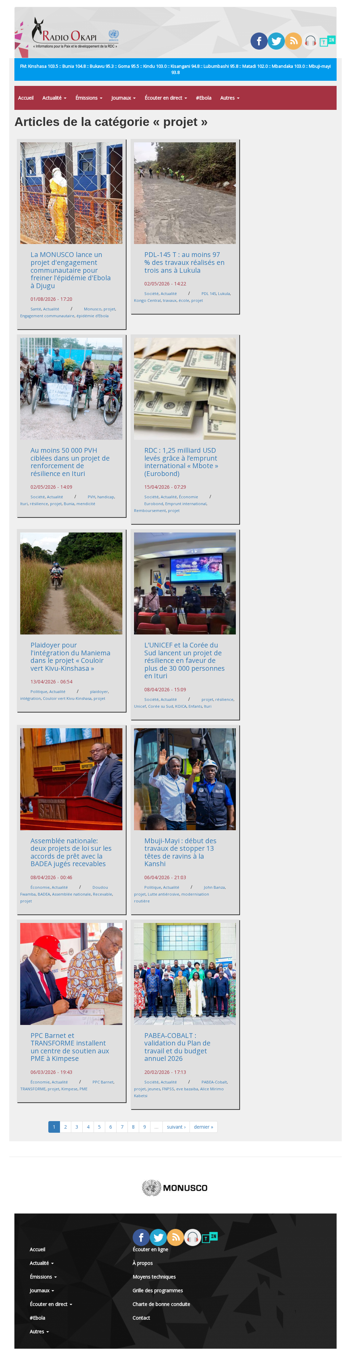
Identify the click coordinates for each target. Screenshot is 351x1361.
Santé (36, 308)
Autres (228, 97)
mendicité (85, 503)
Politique (39, 691)
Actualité (53, 97)
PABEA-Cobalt (214, 1081)
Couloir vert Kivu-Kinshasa (67, 698)
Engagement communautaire (47, 315)
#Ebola (203, 97)
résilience (39, 503)
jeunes (154, 1088)
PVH (91, 496)
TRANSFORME (33, 1088)
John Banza (214, 887)
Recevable (102, 894)
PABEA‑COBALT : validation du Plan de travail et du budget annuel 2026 (177, 1047)
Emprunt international (185, 503)
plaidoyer (99, 691)
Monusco (92, 308)
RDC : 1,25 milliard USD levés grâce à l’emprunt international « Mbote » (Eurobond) (181, 462)
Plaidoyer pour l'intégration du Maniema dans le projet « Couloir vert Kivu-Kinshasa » (70, 656)
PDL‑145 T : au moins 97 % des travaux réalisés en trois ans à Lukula (184, 262)
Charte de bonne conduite (161, 1304)
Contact (141, 1317)
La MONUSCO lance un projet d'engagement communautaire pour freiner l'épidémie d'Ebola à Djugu (71, 270)
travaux (170, 300)
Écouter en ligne (150, 1249)
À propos (143, 1263)
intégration (30, 698)
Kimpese (69, 1088)
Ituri (24, 503)
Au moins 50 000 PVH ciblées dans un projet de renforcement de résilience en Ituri (70, 462)
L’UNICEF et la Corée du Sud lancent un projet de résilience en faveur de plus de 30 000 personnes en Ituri (184, 660)
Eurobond (153, 503)
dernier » (203, 1127)
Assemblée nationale (71, 894)
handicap (105, 496)
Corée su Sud (160, 706)
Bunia (69, 503)
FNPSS (168, 1088)
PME (83, 1088)
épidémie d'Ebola (92, 315)
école (184, 300)
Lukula (224, 293)
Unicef (140, 706)
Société (151, 293)
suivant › (176, 1127)
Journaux (121, 97)
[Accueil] (78, 32)
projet (109, 308)
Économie (188, 496)
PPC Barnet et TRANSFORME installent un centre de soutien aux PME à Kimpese (70, 1047)
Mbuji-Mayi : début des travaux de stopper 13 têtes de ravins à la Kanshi (180, 852)
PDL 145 (209, 293)
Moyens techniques (154, 1276)
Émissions (87, 97)
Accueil (26, 97)
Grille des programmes (158, 1290)
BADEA (44, 894)
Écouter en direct (164, 97)
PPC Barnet (103, 1081)
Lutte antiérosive (163, 894)
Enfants (195, 706)
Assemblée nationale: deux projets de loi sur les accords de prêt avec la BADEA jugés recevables (71, 852)
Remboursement (150, 510)
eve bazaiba (187, 1088)
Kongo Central (147, 300)
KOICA (180, 706)
